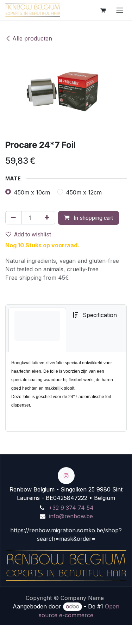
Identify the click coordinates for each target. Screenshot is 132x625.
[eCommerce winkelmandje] (103, 10)
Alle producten (32, 38)
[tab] (37, 330)
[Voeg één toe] (47, 217)
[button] (88, 218)
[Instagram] (66, 475)
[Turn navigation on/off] (120, 10)
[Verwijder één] (13, 217)
